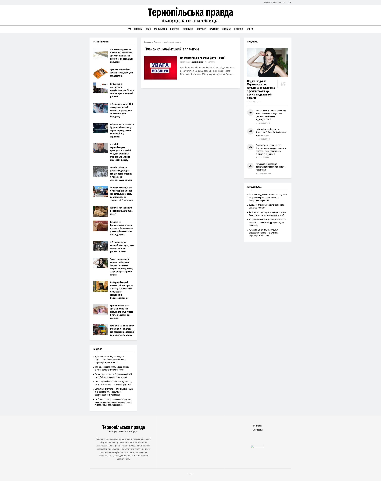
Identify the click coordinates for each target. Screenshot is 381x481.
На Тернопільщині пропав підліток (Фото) (202, 58)
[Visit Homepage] (190, 15)
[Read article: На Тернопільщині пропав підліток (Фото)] (160, 68)
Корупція (201, 29)
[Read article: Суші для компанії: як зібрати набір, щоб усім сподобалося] (100, 73)
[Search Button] (290, 2)
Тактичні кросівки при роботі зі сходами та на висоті (121, 210)
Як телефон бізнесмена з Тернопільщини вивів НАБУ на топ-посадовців (270, 167)
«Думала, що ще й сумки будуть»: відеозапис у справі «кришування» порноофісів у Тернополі (122, 130)
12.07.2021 (210, 62)
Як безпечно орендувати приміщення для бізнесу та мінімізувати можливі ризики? (122, 90)
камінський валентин (173, 42)
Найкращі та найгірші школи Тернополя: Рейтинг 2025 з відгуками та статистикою (271, 132)
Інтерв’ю (238, 29)
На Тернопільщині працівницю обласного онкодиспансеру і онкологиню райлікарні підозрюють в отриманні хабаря (113, 402)
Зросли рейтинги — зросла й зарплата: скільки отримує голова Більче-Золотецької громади (121, 311)
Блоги (250, 29)
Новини (138, 29)
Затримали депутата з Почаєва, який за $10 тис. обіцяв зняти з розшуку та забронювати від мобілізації (114, 392)
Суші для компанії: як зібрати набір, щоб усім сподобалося (121, 72)
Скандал (226, 29)
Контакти (257, 426)
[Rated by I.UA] (257, 447)
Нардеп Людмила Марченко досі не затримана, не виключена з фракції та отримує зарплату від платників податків (261, 90)
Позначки (158, 42)
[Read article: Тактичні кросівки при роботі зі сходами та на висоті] (100, 211)
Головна (147, 42)
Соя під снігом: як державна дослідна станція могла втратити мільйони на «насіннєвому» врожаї (121, 173)
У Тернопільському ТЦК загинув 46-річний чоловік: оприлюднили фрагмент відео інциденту (121, 110)
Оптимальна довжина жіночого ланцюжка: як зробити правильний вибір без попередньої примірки (121, 55)
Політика (174, 29)
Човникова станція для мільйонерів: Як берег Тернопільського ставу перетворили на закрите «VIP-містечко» (121, 193)
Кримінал (214, 29)
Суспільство (160, 29)
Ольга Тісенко (197, 62)
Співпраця (258, 430)
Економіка (188, 29)
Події (148, 29)
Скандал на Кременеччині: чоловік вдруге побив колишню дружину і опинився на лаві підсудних (121, 228)
